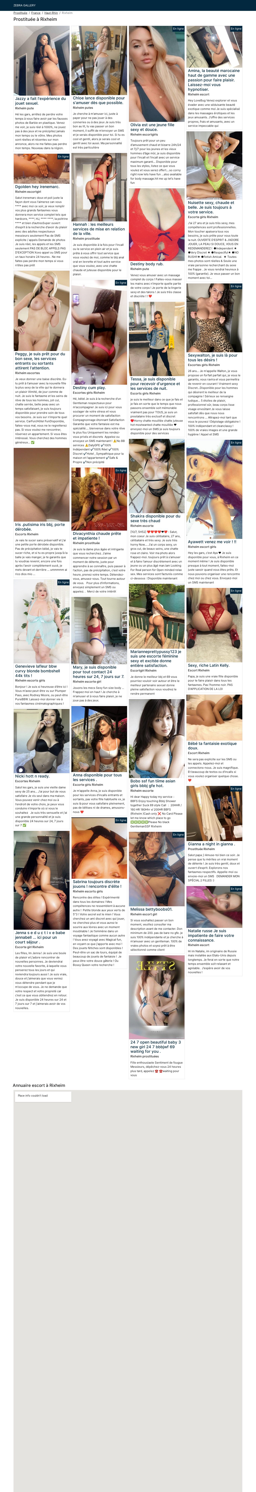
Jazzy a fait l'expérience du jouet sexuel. (40, 101)
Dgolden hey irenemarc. (37, 186)
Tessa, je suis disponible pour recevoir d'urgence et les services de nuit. (155, 384)
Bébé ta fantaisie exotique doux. (212, 745)
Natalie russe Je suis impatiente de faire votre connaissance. (211, 935)
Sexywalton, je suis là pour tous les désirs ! (212, 357)
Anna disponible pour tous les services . (97, 777)
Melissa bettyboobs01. (151, 909)
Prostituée (20, 13)
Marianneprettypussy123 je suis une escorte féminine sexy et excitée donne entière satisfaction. (155, 658)
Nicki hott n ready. (32, 776)
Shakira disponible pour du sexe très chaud (155, 518)
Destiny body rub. (147, 264)
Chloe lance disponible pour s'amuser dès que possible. (99, 100)
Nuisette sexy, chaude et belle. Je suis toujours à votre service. (211, 207)
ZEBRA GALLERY (24, 5)
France (35, 13)
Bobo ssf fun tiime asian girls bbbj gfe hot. (152, 783)
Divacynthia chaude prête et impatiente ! (97, 536)
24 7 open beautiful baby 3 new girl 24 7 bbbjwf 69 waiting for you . (155, 1047)
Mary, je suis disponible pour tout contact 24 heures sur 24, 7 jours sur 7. (98, 672)
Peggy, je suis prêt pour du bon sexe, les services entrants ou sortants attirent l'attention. (40, 361)
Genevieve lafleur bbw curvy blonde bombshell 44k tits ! (37, 671)
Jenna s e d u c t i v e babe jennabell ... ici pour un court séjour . (40, 937)
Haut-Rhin (51, 13)
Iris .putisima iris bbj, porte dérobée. (40, 527)
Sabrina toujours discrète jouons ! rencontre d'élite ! (97, 884)
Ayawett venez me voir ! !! (212, 541)
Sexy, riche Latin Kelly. (209, 665)
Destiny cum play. (89, 387)
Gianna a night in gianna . (211, 844)
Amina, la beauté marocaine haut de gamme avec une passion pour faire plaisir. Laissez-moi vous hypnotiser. (214, 80)
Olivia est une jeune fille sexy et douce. (152, 127)
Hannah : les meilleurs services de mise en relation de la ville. (99, 229)
